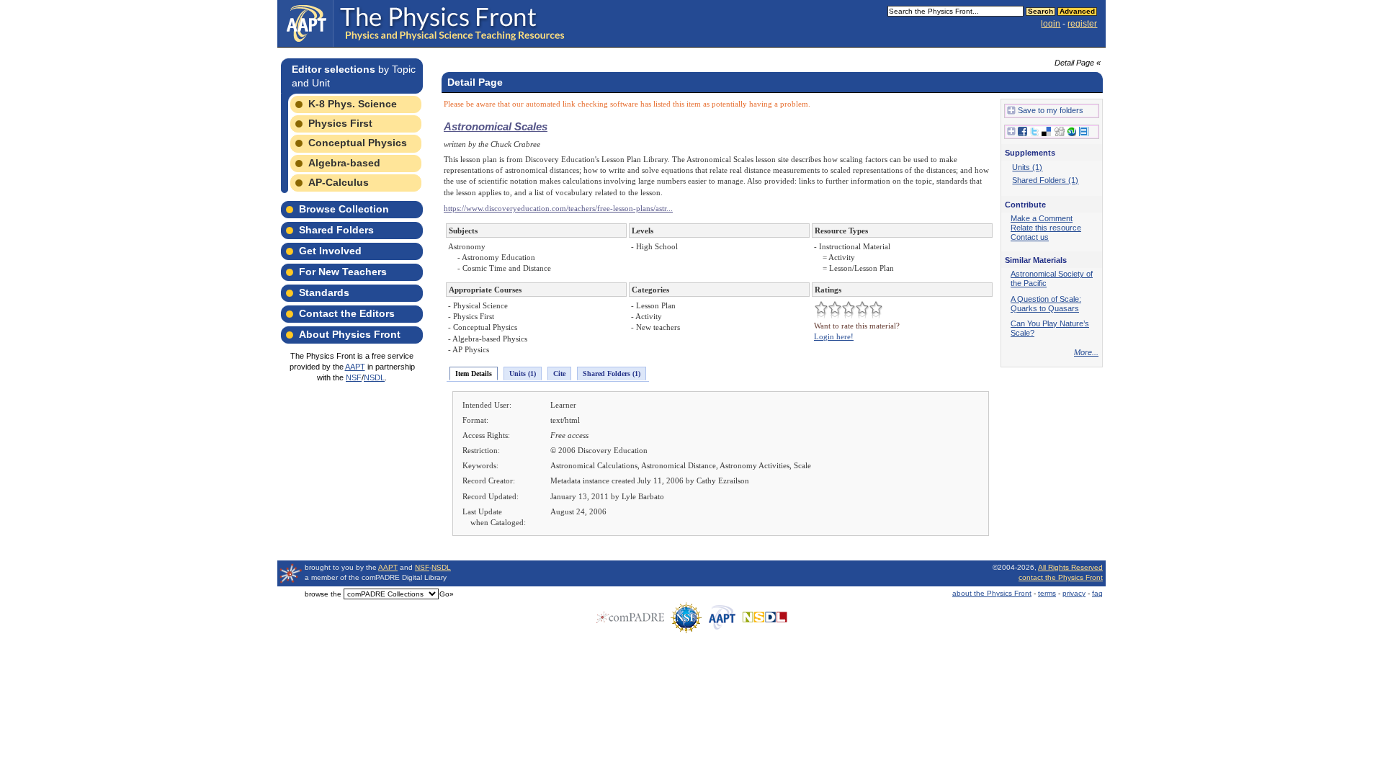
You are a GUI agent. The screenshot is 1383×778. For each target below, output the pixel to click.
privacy (1074, 593)
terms (1047, 593)
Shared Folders (336, 230)
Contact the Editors (347, 313)
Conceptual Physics (357, 142)
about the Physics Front (991, 593)
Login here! (834, 336)
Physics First (340, 123)
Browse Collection (344, 209)
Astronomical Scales (495, 126)
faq (1097, 593)
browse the (323, 594)
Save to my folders (1050, 110)
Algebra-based (344, 163)
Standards (324, 292)
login (1050, 23)
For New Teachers (343, 271)
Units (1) (522, 373)
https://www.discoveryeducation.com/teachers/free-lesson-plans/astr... (558, 208)
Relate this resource (1046, 227)
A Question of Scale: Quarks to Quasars (1046, 304)
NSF (354, 377)
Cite (559, 373)
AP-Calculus (338, 182)
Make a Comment (1042, 218)
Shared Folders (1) (611, 373)
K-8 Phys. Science (352, 103)
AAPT (355, 366)
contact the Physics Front (1061, 577)
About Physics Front (349, 334)
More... (1086, 352)
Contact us (1030, 237)
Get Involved (330, 250)
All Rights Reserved (1070, 567)
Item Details (473, 373)
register (1082, 23)
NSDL (374, 377)
